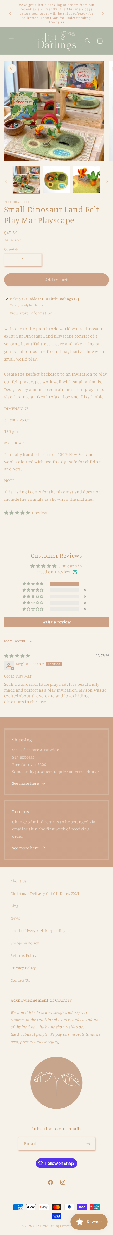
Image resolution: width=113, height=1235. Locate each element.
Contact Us (20, 980)
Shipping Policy (25, 943)
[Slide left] (6, 181)
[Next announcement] (103, 13)
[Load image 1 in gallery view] (26, 179)
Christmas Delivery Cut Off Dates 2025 (45, 893)
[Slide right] (107, 181)
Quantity (11, 249)
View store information (31, 313)
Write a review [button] (56, 621)
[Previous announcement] (10, 13)
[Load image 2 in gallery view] (56, 179)
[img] (17, 655)
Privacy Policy (23, 968)
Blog (14, 905)
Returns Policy (24, 955)
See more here (25, 783)
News (15, 918)
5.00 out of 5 (71, 566)
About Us (19, 881)
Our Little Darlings (47, 1226)
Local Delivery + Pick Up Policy (38, 930)
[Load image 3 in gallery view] (86, 179)
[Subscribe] (88, 1143)
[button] (11, 41)
